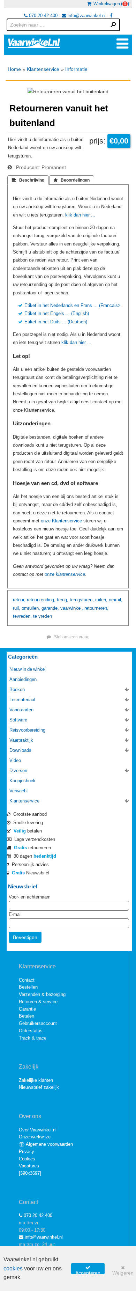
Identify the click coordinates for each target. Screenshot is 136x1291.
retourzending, (41, 599)
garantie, (50, 608)
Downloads (20, 750)
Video (15, 760)
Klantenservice (43, 69)
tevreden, (22, 616)
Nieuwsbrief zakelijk (39, 1087)
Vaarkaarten (21, 709)
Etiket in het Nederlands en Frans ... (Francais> (72, 305)
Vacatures (29, 1165)
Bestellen (28, 987)
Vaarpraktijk (21, 740)
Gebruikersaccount (38, 1023)
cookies (13, 1268)
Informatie (76, 69)
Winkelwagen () (110, 3)
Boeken (17, 689)
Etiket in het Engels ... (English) (56, 313)
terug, (62, 599)
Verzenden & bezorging (42, 994)
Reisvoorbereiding (27, 730)
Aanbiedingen (23, 679)
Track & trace (32, 1038)
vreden (45, 616)
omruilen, (31, 608)
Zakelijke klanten (36, 1080)
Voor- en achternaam (30, 897)
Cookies (27, 1158)
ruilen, (101, 599)
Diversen (18, 770)
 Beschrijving (28, 180)
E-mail (15, 914)
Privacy (26, 1151)
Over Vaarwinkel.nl (37, 1129)
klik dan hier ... (80, 215)
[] (30, 1173)
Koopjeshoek (22, 780)
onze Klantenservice (61, 520)
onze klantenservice (65, 574)
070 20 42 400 (43, 15)
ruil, (16, 608)
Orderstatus (31, 1030)
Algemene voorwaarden (49, 1144)
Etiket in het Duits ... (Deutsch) (55, 321)
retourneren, (96, 608)
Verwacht (18, 790)
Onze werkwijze (35, 1136)
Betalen (26, 1016)
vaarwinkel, (71, 608)
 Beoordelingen (72, 180)
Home (14, 69)
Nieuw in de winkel (27, 669)
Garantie (27, 1009)
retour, (19, 599)
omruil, (115, 599)
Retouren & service (38, 1001)
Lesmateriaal (22, 699)
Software (18, 720)
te (35, 616)
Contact (27, 980)
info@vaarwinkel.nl (86, 15)
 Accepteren (87, 1269)
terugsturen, (82, 599)
